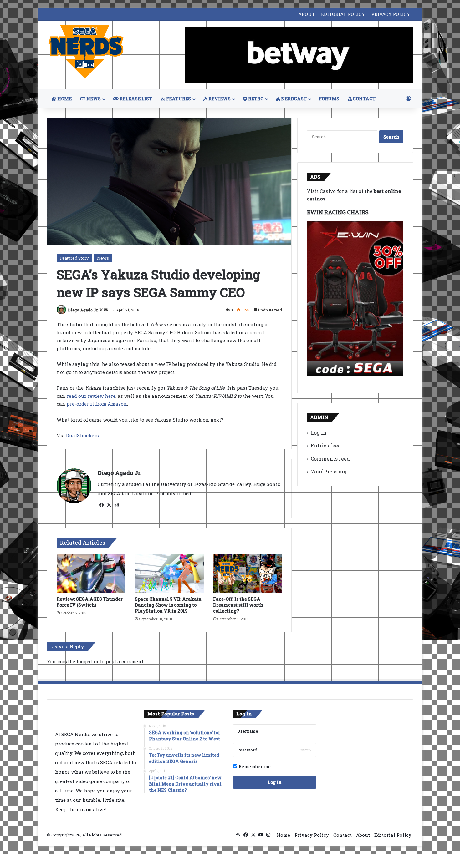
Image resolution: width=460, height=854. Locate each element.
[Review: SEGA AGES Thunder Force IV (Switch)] (91, 573)
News (103, 258)
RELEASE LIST (135, 99)
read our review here (90, 396)
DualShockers (82, 435)
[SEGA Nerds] (86, 52)
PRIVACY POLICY (390, 14)
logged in (87, 661)
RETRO (255, 99)
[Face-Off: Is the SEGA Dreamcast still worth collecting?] (247, 573)
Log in (318, 432)
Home (283, 835)
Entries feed (326, 445)
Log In (275, 782)
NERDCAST (293, 99)
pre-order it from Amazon (97, 404)
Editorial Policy (392, 835)
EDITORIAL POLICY (343, 14)
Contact (342, 835)
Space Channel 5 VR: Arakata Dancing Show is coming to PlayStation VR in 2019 (168, 605)
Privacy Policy (311, 835)
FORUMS (329, 99)
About (363, 835)
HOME (64, 99)
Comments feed (330, 458)
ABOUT (306, 14)
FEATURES (178, 99)
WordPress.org (329, 471)
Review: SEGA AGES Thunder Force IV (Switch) (90, 602)
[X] (109, 505)
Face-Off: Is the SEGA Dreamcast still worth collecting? (238, 605)
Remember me (254, 766)
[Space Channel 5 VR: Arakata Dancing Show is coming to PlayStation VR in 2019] (169, 573)
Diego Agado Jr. (83, 309)
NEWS (93, 99)
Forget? (305, 749)
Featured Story (74, 258)
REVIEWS (219, 99)
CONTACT (364, 99)
